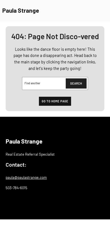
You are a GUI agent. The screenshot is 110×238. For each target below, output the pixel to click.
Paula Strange (20, 10)
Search (76, 83)
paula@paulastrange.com (26, 177)
